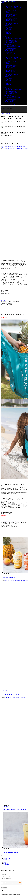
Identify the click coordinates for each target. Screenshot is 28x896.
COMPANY (6, 862)
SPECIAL (5, 575)
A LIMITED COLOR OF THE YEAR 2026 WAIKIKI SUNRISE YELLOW (14, 693)
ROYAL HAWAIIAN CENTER (8, 521)
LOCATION (6, 861)
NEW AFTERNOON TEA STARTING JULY (14, 809)
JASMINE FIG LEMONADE (10, 852)
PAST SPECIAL (14, 106)
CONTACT (6, 863)
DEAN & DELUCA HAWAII (6, 106)
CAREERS (6, 864)
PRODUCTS (6, 858)
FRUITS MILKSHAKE (9, 577)
